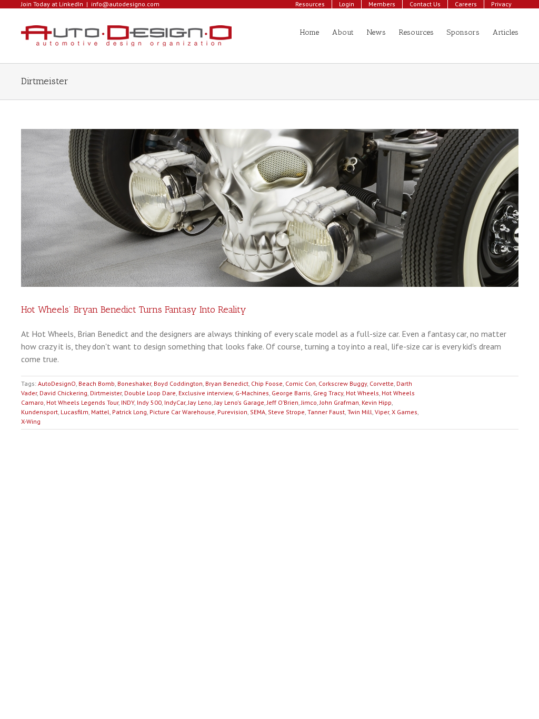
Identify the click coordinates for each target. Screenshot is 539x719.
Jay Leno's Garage (239, 402)
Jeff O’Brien (282, 402)
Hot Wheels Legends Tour (82, 402)
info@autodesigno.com (125, 4)
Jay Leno (200, 402)
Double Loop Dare (150, 393)
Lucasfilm (74, 412)
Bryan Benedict (226, 383)
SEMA (257, 412)
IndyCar (174, 402)
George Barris (291, 393)
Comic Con (300, 383)
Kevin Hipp (377, 402)
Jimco (309, 402)
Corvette (382, 383)
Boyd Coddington (178, 383)
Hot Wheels (362, 393)
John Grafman (339, 402)
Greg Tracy (328, 393)
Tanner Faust (326, 412)
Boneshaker (134, 383)
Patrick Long (129, 412)
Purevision (232, 412)
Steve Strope (286, 412)
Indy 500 (149, 402)
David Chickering (63, 393)
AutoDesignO (57, 383)
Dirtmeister (106, 393)
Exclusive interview (205, 393)
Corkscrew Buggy (342, 383)
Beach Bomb (96, 383)
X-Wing (31, 421)
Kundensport (39, 412)
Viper (382, 412)
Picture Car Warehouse (182, 412)
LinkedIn (71, 4)
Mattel (100, 412)
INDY (127, 402)
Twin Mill (359, 412)
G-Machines (252, 393)
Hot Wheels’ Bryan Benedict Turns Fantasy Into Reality (133, 309)
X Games (404, 412)
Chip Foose (267, 383)
